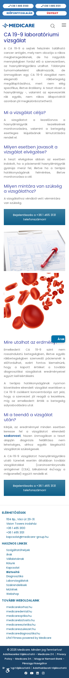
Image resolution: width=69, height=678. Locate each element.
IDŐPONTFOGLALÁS (19, 13)
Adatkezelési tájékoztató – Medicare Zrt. (28, 654)
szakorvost (12, 436)
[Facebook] (26, 673)
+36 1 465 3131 (52, 5)
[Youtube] (31, 673)
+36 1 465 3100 (19, 5)
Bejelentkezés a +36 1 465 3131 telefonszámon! (34, 217)
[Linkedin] (37, 673)
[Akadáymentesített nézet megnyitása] (8, 670)
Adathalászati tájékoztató (50, 668)
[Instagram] (43, 673)
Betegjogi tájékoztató (16, 668)
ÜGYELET (52, 13)
